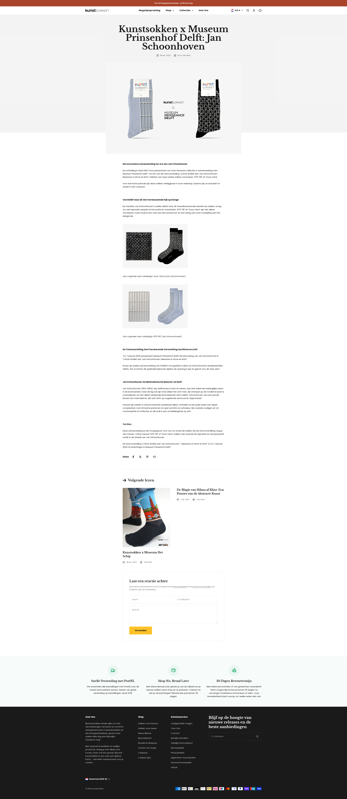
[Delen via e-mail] (154, 457)
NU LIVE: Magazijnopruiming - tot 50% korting (174, 3)
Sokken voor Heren (147, 728)
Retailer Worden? (179, 738)
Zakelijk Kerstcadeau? (182, 743)
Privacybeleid (177, 752)
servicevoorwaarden (201, 586)
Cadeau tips (144, 757)
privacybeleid (180, 586)
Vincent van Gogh (147, 747)
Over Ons (203, 10)
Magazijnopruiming (149, 10)
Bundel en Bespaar (147, 743)
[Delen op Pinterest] (147, 457)
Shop (168, 10)
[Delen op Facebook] (133, 457)
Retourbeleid (177, 747)
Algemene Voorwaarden (183, 757)
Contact (175, 733)
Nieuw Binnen (144, 733)
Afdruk (174, 767)
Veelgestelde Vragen (181, 723)
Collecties (184, 10)
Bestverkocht (145, 738)
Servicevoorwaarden (181, 762)
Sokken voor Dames (148, 723)
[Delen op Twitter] (140, 457)
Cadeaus (142, 752)
